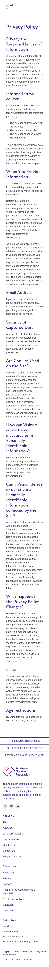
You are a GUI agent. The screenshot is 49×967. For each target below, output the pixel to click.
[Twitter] (11, 806)
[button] (41, 6)
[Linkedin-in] (17, 806)
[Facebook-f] (5, 806)
